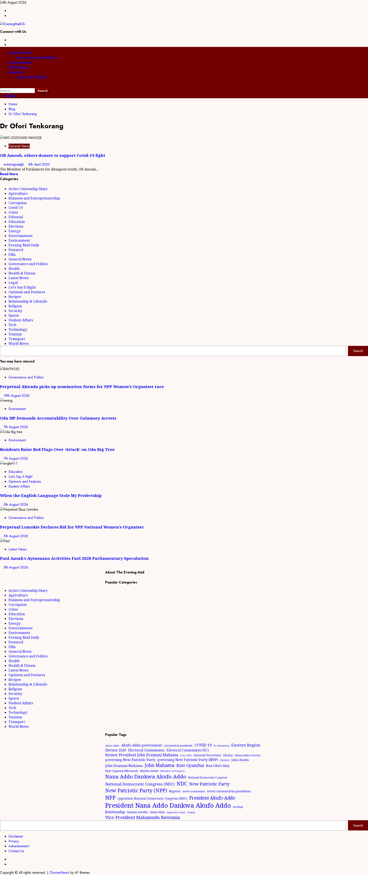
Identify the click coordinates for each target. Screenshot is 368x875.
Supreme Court (176, 812)
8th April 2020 (39, 164)
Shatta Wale (157, 812)
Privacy (14, 841)
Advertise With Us (32, 77)
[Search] (1, 85)
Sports (14, 315)
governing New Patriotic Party (130, 759)
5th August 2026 (16, 504)
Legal (13, 282)
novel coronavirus (194, 791)
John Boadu (240, 760)
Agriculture (18, 193)
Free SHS (186, 755)
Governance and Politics (37, 57)
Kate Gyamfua (190, 765)
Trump (191, 812)
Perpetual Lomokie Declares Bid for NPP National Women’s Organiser (72, 527)
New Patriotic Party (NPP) (136, 790)
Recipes (15, 296)
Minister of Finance (172, 770)
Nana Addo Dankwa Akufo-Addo (145, 776)
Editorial (16, 217)
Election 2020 (115, 750)
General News (20, 52)
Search (358, 350)
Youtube (10, 95)
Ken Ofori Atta (217, 765)
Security (15, 310)
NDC (182, 783)
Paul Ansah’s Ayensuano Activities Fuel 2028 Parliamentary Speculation (74, 558)
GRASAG (225, 760)
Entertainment (20, 62)
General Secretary (207, 755)
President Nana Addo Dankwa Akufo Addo (168, 805)
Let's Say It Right (22, 287)
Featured (16, 249)
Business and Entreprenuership (34, 198)
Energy (14, 231)
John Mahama (159, 765)
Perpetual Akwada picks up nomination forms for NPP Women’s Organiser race (82, 386)
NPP (110, 797)
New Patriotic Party (209, 784)
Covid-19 (16, 207)
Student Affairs (21, 320)
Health (14, 268)
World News (19, 67)
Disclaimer (16, 836)
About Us (16, 72)
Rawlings (238, 806)
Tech (12, 324)
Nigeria (175, 791)
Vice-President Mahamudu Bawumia (142, 817)
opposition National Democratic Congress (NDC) (152, 798)
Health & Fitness (22, 273)
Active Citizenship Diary (28, 188)
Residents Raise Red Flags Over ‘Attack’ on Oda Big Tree (57, 449)
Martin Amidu (149, 771)
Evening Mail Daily (24, 245)
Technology (18, 329)
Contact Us (16, 851)
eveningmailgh (14, 164)
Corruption (18, 203)
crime (13, 212)
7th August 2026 (16, 427)
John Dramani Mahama (124, 765)
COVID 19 (203, 745)
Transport (17, 338)
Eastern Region (245, 745)
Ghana (228, 755)
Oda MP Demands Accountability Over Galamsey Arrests (58, 418)
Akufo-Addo (112, 745)
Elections (16, 226)
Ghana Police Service (248, 755)
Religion (15, 306)
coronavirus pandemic (178, 745)
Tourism (15, 334)
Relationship (115, 812)
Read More (9, 174)
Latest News (19, 278)
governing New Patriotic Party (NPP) (187, 759)
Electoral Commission (146, 750)
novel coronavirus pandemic (229, 791)
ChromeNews (59, 872)
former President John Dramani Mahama (141, 754)
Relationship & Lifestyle (28, 301)
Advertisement (19, 846)
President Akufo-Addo (212, 798)
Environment (19, 240)
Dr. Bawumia (221, 745)
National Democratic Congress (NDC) (140, 784)
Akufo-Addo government (141, 745)
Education (17, 221)
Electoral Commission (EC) (188, 750)
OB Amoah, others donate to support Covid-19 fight (52, 155)
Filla (12, 254)
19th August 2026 (17, 395)
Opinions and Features (27, 292)
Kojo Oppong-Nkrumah (121, 771)
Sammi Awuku (137, 812)
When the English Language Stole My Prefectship (51, 495)
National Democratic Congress (207, 777)
